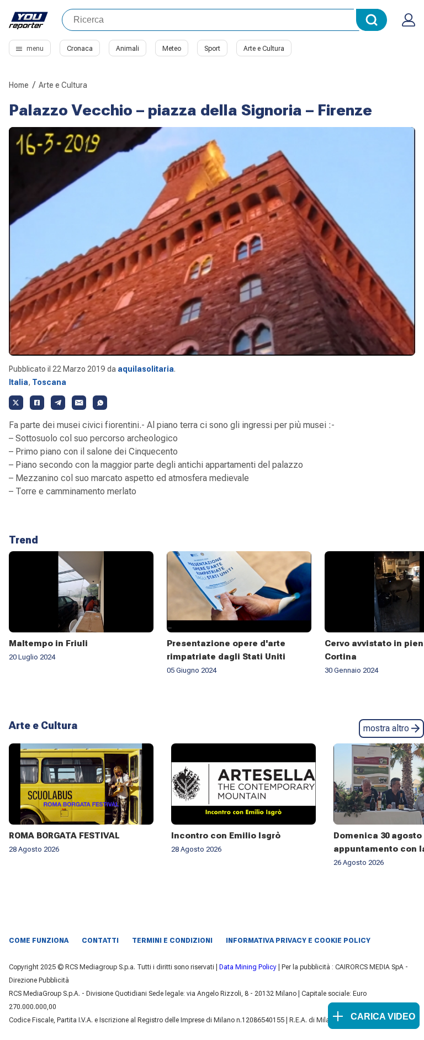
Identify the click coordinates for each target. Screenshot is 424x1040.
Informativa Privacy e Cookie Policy (298, 940)
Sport (212, 48)
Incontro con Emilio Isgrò (225, 836)
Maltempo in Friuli (48, 643)
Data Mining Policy (248, 967)
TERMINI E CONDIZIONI (172, 940)
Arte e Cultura (263, 48)
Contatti (100, 940)
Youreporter (29, 20)
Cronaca (80, 48)
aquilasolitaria (146, 369)
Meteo (171, 48)
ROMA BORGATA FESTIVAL (64, 836)
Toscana (49, 382)
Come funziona (38, 940)
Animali (127, 48)
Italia (18, 382)
